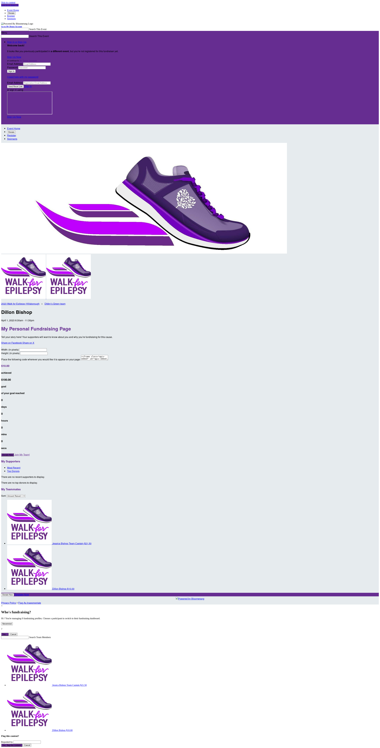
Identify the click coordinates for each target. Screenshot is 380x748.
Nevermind (7, 624)
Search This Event (37, 29)
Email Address (15, 64)
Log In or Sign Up (10, 5)
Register (11, 16)
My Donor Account (28, 60)
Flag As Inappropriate (29, 603)
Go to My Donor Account (11, 26)
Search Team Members (40, 637)
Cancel (13, 634)
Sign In (28, 86)
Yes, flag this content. (11, 745)
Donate (11, 13)
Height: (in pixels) (10, 353)
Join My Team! (22, 454)
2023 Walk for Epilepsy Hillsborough (20, 303)
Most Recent (13, 467)
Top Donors (13, 471)
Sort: (3, 495)
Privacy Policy (8, 603)
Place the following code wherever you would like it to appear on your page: (40, 359)
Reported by (7, 742)
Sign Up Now (14, 57)
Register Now (22, 594)
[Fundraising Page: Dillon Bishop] (23, 298)
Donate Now (7, 455)
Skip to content (8, 2)
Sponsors (11, 18)
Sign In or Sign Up (16, 42)
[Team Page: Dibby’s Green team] (68, 298)
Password (12, 67)
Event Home (13, 10)
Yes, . (4, 634)
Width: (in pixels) (10, 349)
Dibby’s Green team (55, 303)
